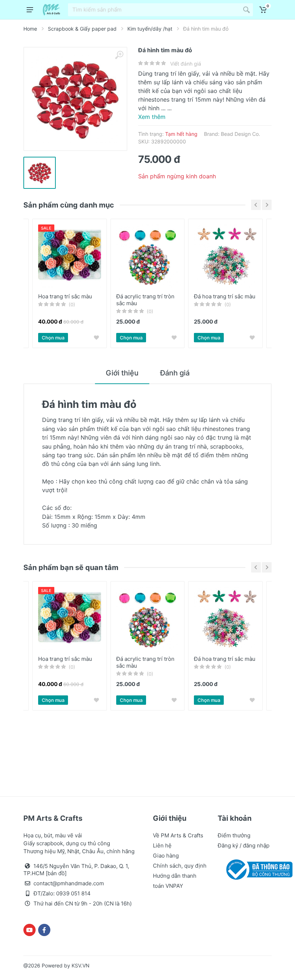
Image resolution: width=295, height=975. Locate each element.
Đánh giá (175, 373)
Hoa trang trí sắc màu (65, 296)
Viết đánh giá (185, 64)
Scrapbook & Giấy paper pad (82, 29)
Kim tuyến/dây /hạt (149, 29)
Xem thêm (151, 116)
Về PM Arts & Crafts (178, 835)
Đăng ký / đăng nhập (243, 845)
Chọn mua (53, 337)
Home (30, 29)
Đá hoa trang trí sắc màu (224, 296)
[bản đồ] (56, 873)
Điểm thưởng (234, 835)
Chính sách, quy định (179, 865)
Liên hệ (162, 845)
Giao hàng (166, 855)
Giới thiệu (122, 373)
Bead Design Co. (240, 134)
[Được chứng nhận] (257, 869)
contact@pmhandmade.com (68, 883)
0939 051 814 (73, 893)
